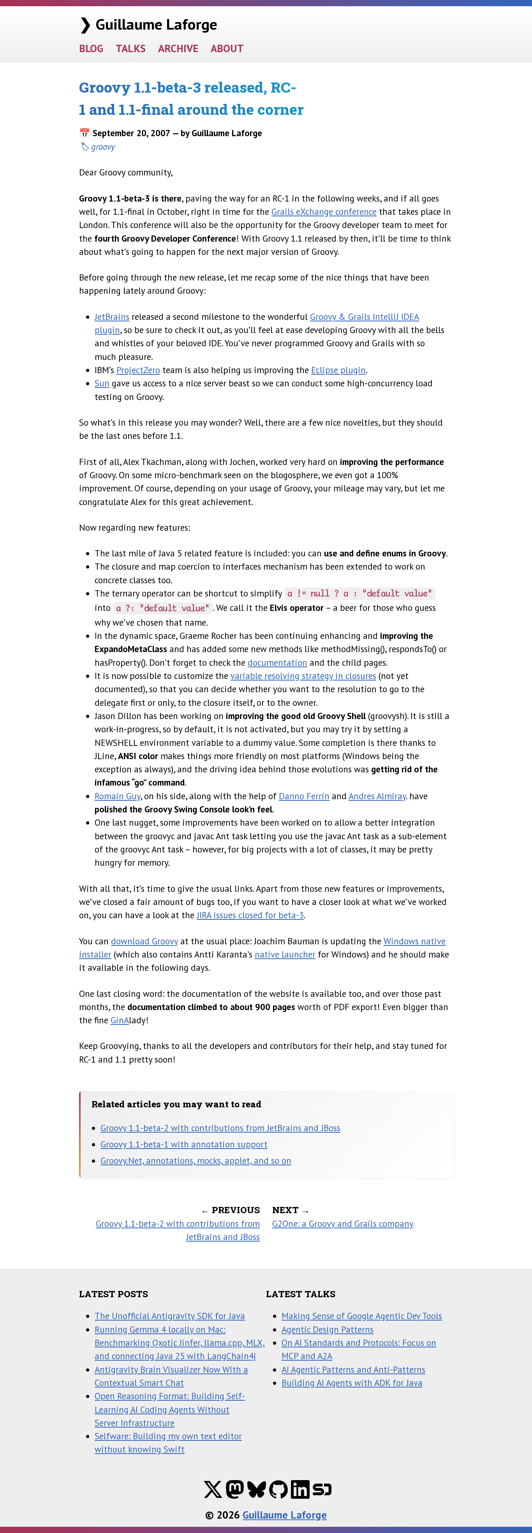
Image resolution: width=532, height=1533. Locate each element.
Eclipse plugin (338, 369)
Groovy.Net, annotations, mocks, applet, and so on (195, 1160)
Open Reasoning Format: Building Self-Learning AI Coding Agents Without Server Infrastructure (170, 1409)
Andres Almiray (377, 796)
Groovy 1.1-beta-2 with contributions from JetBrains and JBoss (220, 1127)
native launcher (285, 954)
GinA (120, 1020)
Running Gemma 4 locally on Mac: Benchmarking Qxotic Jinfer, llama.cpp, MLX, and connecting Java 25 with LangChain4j (180, 1343)
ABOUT (227, 48)
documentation (277, 662)
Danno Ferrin (304, 796)
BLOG (91, 48)
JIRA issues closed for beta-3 (250, 915)
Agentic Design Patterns (327, 1329)
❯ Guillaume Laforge (148, 24)
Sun (102, 383)
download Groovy (144, 941)
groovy (103, 146)
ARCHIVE (178, 48)
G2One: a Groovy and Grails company (343, 1223)
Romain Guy (117, 796)
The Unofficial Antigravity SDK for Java (170, 1315)
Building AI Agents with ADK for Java (352, 1382)
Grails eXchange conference (324, 211)
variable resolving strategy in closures (303, 675)
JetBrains (112, 316)
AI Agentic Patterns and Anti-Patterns (353, 1369)
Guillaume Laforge (285, 1514)
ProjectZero (138, 369)
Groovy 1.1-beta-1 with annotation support (184, 1144)
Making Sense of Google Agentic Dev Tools (362, 1315)
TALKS (131, 48)
